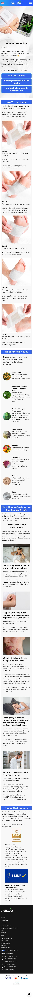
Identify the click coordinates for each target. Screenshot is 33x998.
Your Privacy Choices (12, 950)
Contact (3, 933)
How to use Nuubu (16, 76)
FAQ (2, 930)
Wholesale (4, 920)
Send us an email (9, 969)
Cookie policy (5, 948)
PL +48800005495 (10, 967)
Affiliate (3, 945)
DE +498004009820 (10, 961)
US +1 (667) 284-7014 (10, 956)
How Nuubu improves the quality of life (17, 89)
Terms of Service (6, 938)
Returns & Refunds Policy (9, 928)
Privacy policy (5, 941)
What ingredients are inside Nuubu (16, 82)
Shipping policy (6, 943)
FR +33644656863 (9, 964)
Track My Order (6, 926)
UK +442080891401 (10, 959)
